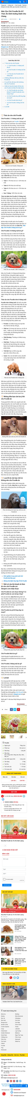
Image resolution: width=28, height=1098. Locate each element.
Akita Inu (3, 1014)
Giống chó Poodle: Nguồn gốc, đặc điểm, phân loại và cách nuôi (20, 961)
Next (26, 737)
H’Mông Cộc (4, 1037)
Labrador (17, 1029)
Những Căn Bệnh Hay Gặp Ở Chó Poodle (15, 581)
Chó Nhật (17, 1022)
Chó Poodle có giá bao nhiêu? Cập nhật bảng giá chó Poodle (20, 927)
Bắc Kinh (3, 1020)
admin (5, 19)
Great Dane (4, 1035)
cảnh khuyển (19, 692)
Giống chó (10, 5)
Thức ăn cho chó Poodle (11, 63)
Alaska (3, 1016)
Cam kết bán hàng (6, 1084)
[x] (26, 2)
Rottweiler (3, 1050)
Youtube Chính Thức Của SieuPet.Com (12, 1001)
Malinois (17, 1033)
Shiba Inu (17, 1041)
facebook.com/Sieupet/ (20, 1092)
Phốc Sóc (3, 1039)
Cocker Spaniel (5, 1026)
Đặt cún (14, 792)
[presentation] (2, 846)
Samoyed (17, 1039)
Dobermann (4, 1031)
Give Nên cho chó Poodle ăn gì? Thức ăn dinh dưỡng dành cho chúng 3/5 (5, 21)
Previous (2, 737)
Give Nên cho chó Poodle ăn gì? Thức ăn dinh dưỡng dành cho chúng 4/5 (6, 21)
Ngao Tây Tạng (19, 1035)
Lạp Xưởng (18, 1031)
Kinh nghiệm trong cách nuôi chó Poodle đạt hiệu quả (21, 949)
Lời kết (6, 106)
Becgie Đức (4, 1022)
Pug (2, 1047)
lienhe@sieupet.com (12, 1078)
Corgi (2, 1029)
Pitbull (2, 1043)
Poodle (16, 121)
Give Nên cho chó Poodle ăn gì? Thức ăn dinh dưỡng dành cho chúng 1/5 (3, 21)
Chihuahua (17, 1018)
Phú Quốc (3, 1041)
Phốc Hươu (18, 1037)
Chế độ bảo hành (16, 1084)
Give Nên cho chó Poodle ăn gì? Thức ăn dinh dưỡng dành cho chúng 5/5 (8, 21)
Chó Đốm (17, 1020)
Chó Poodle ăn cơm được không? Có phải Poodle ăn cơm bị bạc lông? (15, 92)
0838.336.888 (18, 796)
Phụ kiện (22, 1055)
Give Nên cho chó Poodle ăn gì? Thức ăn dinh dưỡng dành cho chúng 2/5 (4, 21)
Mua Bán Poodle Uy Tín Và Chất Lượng (12, 841)
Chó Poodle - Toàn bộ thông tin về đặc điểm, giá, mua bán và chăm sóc (13, 836)
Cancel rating (1, 21)
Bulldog (17, 1014)
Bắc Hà (3, 1018)
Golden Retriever (5, 1033)
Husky (16, 1026)
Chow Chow (18, 1024)
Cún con (16, 1055)
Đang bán (3, 1055)
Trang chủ (3, 5)
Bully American (19, 1016)
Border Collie (4, 1024)
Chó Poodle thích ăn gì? (14, 100)
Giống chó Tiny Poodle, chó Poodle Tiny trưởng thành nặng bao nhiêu (20, 938)
